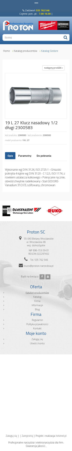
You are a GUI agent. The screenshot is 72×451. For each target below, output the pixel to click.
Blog (37, 309)
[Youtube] (47, 276)
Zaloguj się (37, 339)
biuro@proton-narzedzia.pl (38, 265)
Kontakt (37, 328)
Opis (10, 156)
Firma (37, 301)
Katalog (37, 296)
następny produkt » (53, 67)
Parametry (24, 156)
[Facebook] (42, 276)
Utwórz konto (37, 343)
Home (6, 50)
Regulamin (37, 320)
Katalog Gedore (49, 50)
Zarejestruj (27, 435)
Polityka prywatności (37, 324)
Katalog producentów (25, 50)
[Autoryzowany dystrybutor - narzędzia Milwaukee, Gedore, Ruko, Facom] (18, 25)
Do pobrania (44, 156)
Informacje (37, 305)
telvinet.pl (61, 435)
